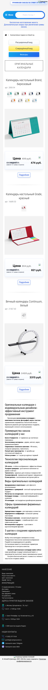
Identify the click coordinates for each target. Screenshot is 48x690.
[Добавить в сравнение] (40, 158)
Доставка (5, 589)
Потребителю (6, 596)
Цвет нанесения (7, 578)
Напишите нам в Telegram (13, 643)
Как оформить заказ (8, 593)
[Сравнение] (42, 1)
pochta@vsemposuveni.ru (13, 640)
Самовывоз (6, 591)
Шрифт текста (6, 580)
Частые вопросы (7, 598)
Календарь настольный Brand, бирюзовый (24, 82)
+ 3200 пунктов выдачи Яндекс (15, 626)
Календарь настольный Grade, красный (24, 196)
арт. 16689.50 (10, 201)
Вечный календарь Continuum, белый (24, 303)
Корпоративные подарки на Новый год (22, 35)
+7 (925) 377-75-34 (11, 636)
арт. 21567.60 (10, 309)
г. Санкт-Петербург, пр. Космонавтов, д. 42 (19, 616)
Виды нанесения (7, 573)
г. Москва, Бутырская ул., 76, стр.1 (16, 605)
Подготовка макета (8, 576)
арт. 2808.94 (10, 87)
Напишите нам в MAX (12, 647)
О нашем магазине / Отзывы (11, 587)
